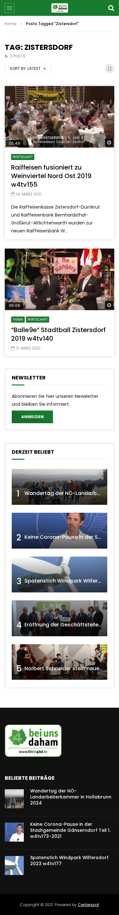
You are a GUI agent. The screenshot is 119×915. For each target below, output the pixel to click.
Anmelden (32, 416)
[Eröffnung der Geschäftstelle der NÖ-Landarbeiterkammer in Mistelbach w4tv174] (59, 618)
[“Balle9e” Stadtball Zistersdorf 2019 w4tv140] (59, 279)
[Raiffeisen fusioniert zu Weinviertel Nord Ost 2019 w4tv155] (59, 117)
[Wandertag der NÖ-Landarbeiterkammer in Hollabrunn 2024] (59, 487)
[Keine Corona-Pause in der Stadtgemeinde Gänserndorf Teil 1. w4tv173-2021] (59, 531)
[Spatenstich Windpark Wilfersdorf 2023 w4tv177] (59, 574)
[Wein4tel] (59, 8)
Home (11, 23)
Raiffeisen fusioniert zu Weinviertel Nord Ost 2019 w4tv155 (51, 176)
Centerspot (88, 904)
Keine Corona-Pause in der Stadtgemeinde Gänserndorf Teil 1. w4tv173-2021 (70, 830)
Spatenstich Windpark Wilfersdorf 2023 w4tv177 (69, 860)
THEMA (18, 319)
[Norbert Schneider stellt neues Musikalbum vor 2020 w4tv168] (59, 662)
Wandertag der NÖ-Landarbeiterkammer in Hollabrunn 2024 (70, 797)
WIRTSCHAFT (23, 157)
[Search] (111, 8)
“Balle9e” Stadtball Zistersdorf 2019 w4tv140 (58, 334)
